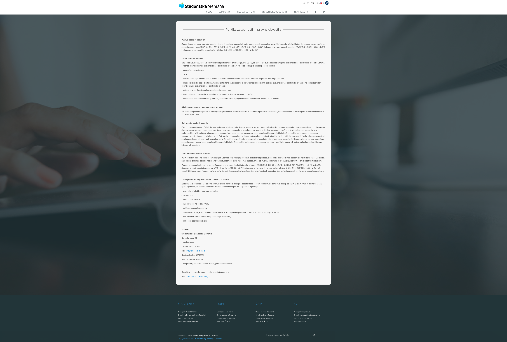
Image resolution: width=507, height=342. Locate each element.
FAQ (312, 3)
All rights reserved (186, 338)
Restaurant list (246, 11)
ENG (318, 3)
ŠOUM (220, 303)
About (306, 3)
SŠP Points (225, 11)
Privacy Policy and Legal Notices (208, 338)
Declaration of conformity (277, 334)
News (209, 11)
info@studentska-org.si (195, 250)
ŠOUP (258, 303)
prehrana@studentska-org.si (198, 276)
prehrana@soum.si (229, 315)
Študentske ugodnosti (275, 11)
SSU (296, 303)
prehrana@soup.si (267, 315)
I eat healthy (301, 11)
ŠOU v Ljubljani (186, 303)
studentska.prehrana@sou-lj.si (195, 315)
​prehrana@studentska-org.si (310, 315)
